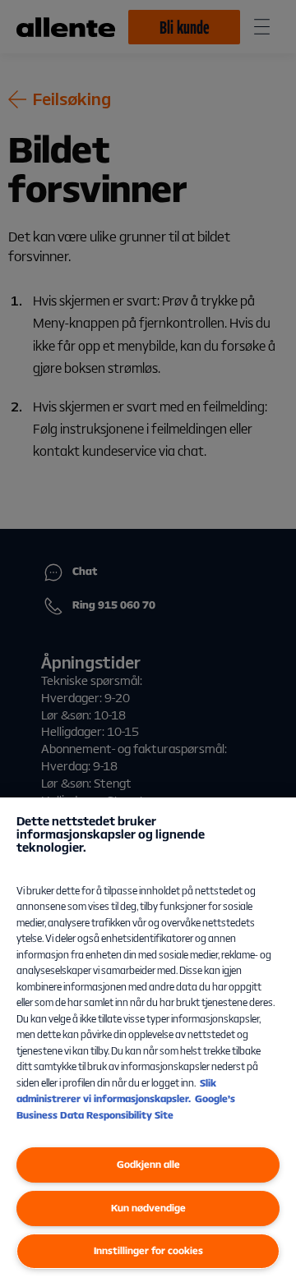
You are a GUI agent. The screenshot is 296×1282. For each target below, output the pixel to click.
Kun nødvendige (148, 1208)
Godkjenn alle (148, 1164)
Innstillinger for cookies (148, 1250)
